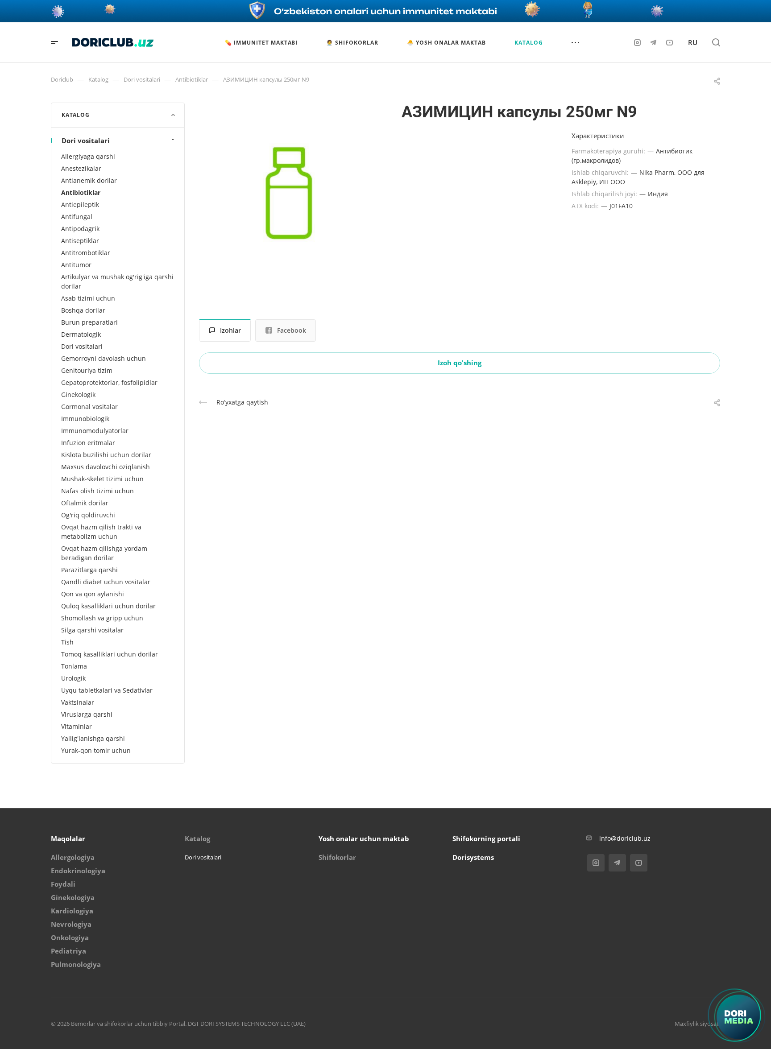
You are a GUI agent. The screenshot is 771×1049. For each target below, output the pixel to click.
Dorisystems (473, 857)
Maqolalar (68, 838)
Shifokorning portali (486, 838)
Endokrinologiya (78, 870)
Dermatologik (81, 334)
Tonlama (74, 666)
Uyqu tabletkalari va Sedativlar (107, 690)
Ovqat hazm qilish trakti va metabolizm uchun (101, 532)
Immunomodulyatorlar (94, 430)
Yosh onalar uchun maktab (364, 838)
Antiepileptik (80, 204)
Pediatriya (68, 950)
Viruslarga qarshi (86, 714)
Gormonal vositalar (89, 406)
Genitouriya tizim (86, 370)
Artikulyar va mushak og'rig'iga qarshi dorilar (117, 281)
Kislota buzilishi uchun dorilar (106, 454)
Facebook (291, 330)
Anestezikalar (81, 168)
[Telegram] (653, 42)
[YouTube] (669, 42)
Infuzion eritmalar (88, 442)
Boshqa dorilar (83, 310)
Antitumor (76, 264)
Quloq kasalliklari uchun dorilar (108, 606)
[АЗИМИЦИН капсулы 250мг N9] (289, 193)
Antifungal (76, 216)
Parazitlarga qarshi (89, 570)
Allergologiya (73, 857)
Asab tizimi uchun (88, 298)
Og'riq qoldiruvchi (88, 515)
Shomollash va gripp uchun (102, 618)
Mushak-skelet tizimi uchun (102, 479)
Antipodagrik (80, 228)
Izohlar (230, 330)
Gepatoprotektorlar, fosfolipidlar (109, 382)
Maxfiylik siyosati (697, 1024)
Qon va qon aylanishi (92, 594)
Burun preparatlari (89, 322)
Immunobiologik (85, 418)
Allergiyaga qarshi (88, 156)
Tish (67, 642)
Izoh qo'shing (459, 362)
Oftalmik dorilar (84, 503)
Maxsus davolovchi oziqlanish (105, 467)
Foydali (63, 884)
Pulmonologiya (76, 964)
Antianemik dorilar (89, 180)
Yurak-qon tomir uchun (96, 750)
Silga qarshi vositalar (92, 630)
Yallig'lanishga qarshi (93, 738)
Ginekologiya (73, 897)
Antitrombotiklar (85, 252)
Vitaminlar (76, 726)
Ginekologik (78, 394)
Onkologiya (70, 937)
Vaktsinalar (77, 702)
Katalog (197, 838)
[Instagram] (637, 42)
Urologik (73, 678)
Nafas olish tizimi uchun (97, 491)
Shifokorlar (337, 857)
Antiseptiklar (80, 240)
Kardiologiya (72, 910)
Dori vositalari (86, 140)
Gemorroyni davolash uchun (103, 358)
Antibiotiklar (80, 192)
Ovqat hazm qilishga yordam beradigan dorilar (104, 553)
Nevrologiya (71, 924)
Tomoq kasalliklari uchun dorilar (109, 654)
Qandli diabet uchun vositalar (105, 582)
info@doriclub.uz (625, 838)
